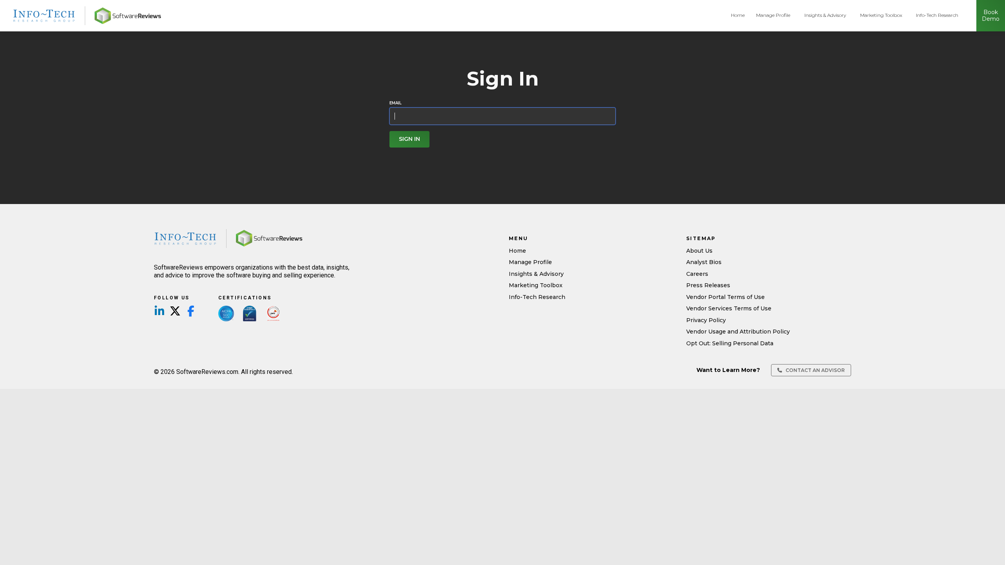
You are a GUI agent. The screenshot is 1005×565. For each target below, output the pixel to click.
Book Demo (991, 16)
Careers (697, 273)
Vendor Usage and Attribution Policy (738, 331)
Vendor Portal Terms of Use (725, 297)
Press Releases (708, 285)
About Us (699, 250)
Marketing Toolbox (881, 15)
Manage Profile (773, 15)
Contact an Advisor (814, 370)
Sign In (409, 138)
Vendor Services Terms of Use (728, 308)
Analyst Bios (704, 262)
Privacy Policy (706, 320)
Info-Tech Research (937, 15)
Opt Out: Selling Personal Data (729, 343)
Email (395, 103)
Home (738, 15)
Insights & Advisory (825, 15)
